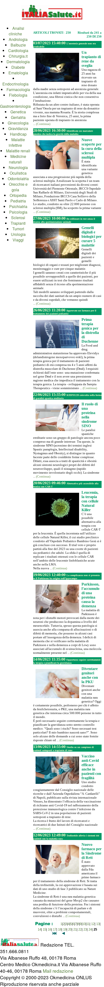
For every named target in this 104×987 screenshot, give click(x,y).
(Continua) (43, 124)
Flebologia (18, 95)
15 (44, 929)
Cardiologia (18, 50)
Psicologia (18, 212)
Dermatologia (18, 61)
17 (54, 929)
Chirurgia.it (18, 56)
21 (75, 929)
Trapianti (18, 223)
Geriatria (18, 117)
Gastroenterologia (15, 106)
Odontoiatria (18, 178)
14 (39, 929)
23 (85, 929)
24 (90, 929)
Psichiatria (18, 206)
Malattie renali (18, 151)
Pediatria (18, 201)
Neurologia (18, 167)
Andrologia (18, 39)
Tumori (18, 228)
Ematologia (18, 73)
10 (84, 924)
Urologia (18, 234)
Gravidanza (18, 128)
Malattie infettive (17, 142)
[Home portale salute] (52, 23)
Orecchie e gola (18, 187)
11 (87, 924)
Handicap (18, 134)
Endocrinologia (15, 84)
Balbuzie (18, 45)
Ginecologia (18, 123)
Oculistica (18, 173)
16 (49, 929)
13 (98, 924)
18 (59, 929)
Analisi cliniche (16, 31)
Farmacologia (18, 89)
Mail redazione (58, 970)
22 (80, 929)
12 (93, 924)
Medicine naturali (17, 159)
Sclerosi (18, 217)
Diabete (18, 67)
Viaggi (18, 240)
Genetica (18, 112)
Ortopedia (18, 195)
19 (65, 929)
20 (70, 929)
